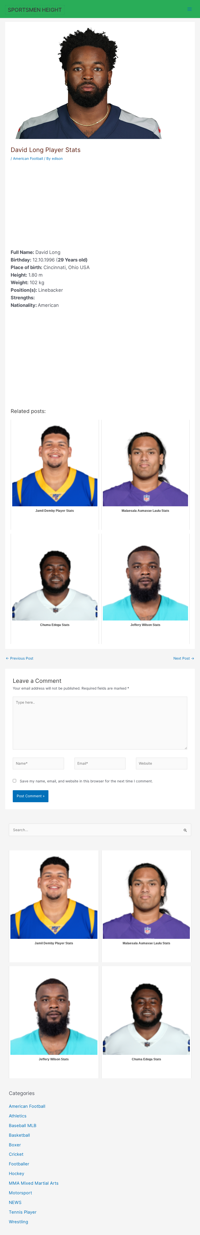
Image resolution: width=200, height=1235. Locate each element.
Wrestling (18, 1221)
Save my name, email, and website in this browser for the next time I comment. (86, 781)
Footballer (19, 1163)
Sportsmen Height (35, 10)
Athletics (18, 1115)
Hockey (16, 1173)
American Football (28, 158)
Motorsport (20, 1192)
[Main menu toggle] (189, 9)
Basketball (19, 1135)
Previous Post (19, 658)
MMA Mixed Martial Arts (34, 1183)
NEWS (15, 1202)
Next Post (183, 658)
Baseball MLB (22, 1125)
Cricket (16, 1154)
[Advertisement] (54, 202)
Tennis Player (22, 1212)
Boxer (15, 1144)
